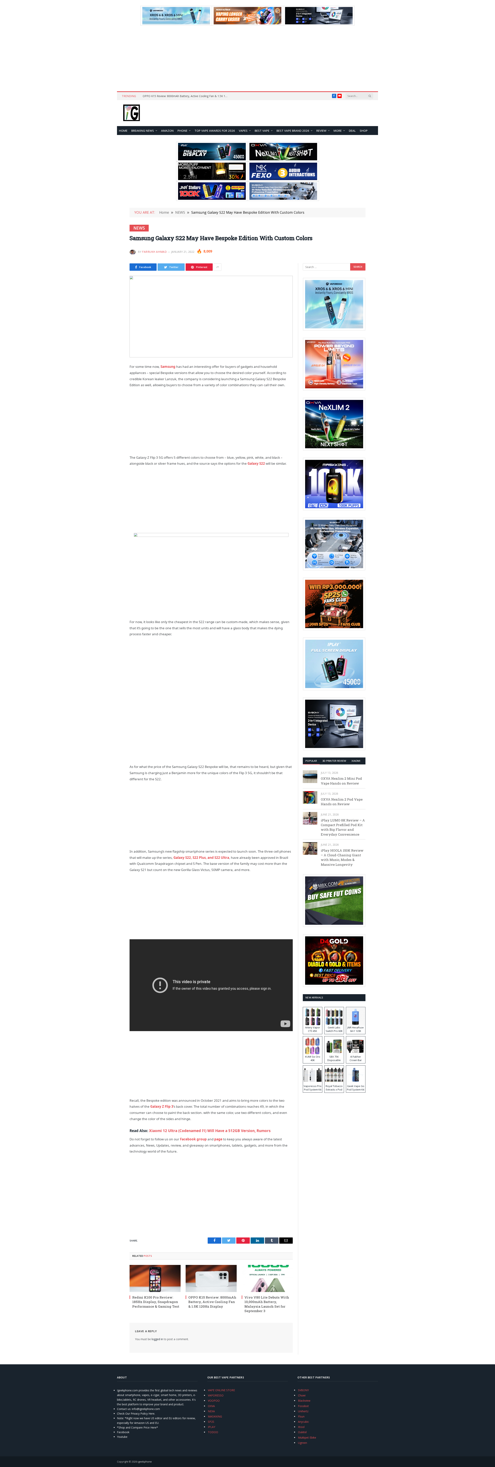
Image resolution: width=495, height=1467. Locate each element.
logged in (157, 1339)
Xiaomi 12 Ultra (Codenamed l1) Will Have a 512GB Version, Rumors (210, 1130)
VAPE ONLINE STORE (221, 1390)
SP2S (211, 1421)
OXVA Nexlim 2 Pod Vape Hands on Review (342, 801)
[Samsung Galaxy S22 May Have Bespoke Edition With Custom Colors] (211, 316)
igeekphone (145, 1461)
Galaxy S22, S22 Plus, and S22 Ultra (201, 857)
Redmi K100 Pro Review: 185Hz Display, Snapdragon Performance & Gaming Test (155, 1301)
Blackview (304, 1400)
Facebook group (193, 1139)
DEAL (352, 130)
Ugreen (302, 1443)
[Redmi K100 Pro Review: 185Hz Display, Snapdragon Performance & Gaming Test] (155, 1278)
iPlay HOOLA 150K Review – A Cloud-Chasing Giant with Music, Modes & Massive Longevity (342, 857)
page (218, 1139)
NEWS (139, 228)
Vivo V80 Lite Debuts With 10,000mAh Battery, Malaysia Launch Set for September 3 (186, 96)
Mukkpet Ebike (307, 1437)
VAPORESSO (216, 1395)
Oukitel (302, 1432)
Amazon (167, 130)
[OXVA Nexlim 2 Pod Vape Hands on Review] (310, 797)
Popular (311, 761)
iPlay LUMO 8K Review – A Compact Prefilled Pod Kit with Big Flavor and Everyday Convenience (343, 827)
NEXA (211, 1411)
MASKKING (215, 1416)
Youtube (122, 1437)
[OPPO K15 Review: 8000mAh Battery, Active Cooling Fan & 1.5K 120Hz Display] (211, 1278)
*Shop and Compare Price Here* (137, 1427)
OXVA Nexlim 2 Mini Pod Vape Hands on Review (341, 780)
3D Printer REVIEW (334, 761)
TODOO (213, 1432)
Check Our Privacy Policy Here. (136, 1413)
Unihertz (303, 1411)
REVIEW (321, 130)
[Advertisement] (247, 58)
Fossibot (303, 1406)
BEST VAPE (262, 130)
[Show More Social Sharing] (217, 267)
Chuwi (302, 1395)
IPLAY (211, 1427)
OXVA (211, 1406)
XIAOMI (356, 761)
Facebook (123, 1432)
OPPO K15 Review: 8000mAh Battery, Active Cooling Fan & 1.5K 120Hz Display (212, 1301)
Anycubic (303, 1421)
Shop (364, 130)
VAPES (243, 130)
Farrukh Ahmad (154, 252)
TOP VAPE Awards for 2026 (215, 130)
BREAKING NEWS (142, 130)
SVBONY (303, 1390)
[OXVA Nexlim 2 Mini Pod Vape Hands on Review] (310, 776)
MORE (338, 130)
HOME (123, 130)
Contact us (124, 1409)
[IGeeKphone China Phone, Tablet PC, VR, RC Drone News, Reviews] (131, 113)
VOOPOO (214, 1400)
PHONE (182, 130)
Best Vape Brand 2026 (293, 130)
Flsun (301, 1416)
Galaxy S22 (256, 463)
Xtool (301, 1427)
